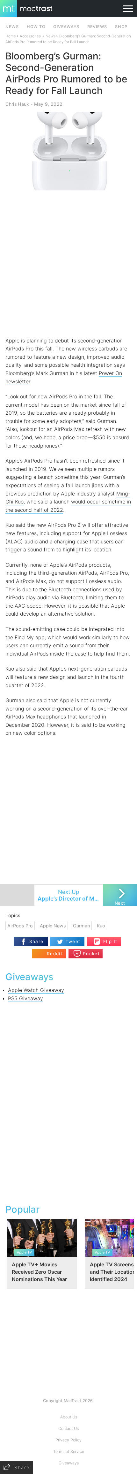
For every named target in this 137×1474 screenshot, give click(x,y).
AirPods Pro (20, 925)
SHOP (121, 26)
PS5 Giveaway (25, 998)
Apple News (53, 925)
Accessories (30, 36)
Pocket (91, 953)
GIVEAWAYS (66, 26)
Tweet (73, 941)
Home (10, 36)
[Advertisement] (68, 263)
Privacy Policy (68, 1440)
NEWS (12, 26)
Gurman (81, 925)
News (50, 36)
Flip (107, 939)
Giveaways (69, 1463)
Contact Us (68, 1428)
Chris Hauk (17, 104)
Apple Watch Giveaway (36, 990)
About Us (68, 1417)
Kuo (101, 925)
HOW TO (36, 26)
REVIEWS (97, 26)
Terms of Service (68, 1451)
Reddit (54, 953)
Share (36, 941)
